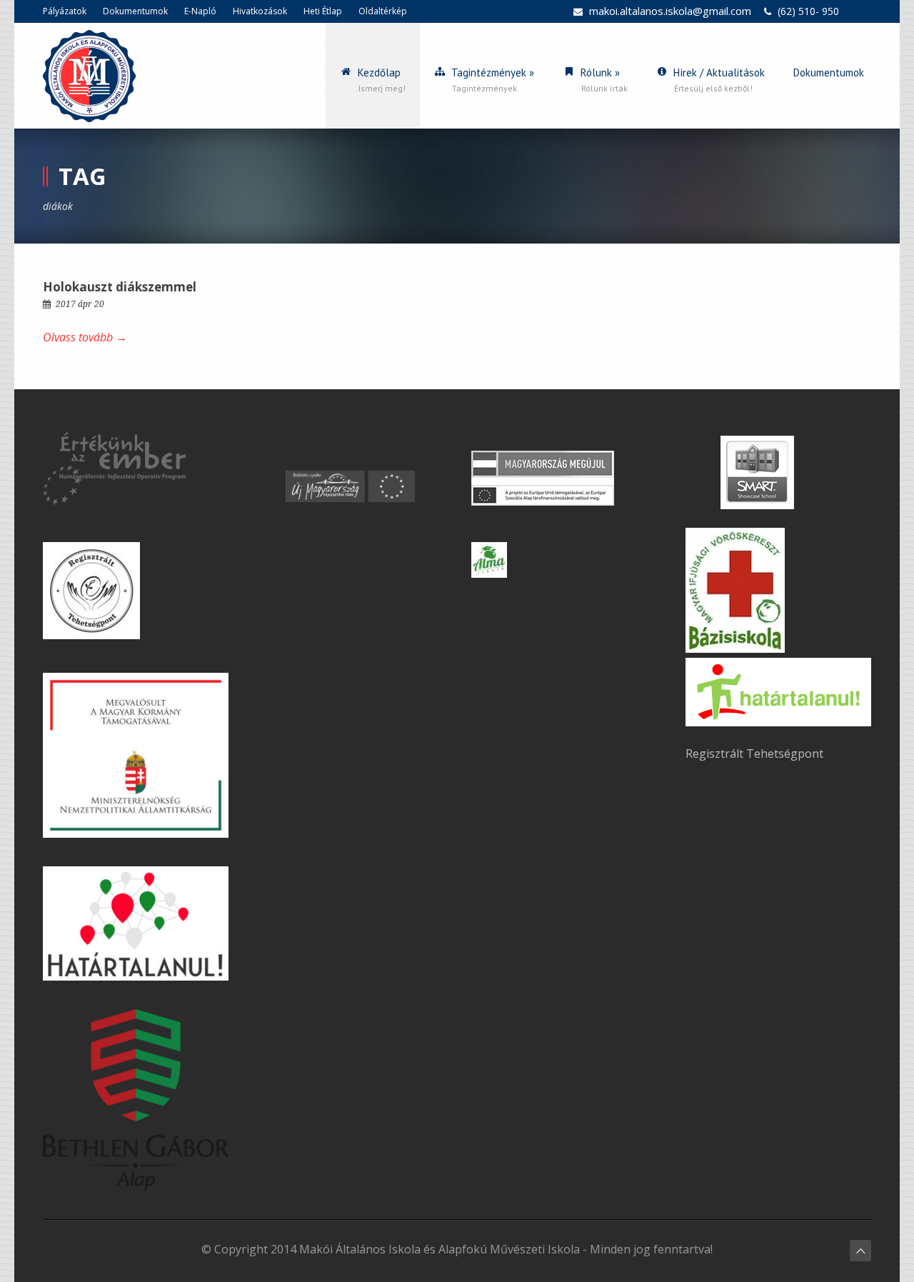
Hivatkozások (260, 11)
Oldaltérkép (382, 11)
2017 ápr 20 (80, 304)
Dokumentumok (135, 11)
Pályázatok (64, 11)
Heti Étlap (322, 11)
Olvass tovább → (85, 337)
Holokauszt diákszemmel (119, 287)
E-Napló (200, 11)
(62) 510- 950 (808, 11)
